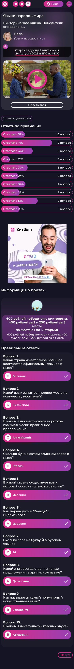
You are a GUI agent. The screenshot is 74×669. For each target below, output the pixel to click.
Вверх (65, 655)
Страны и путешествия (17, 118)
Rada (18, 34)
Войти (55, 4)
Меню (69, 4)
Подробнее (37, 52)
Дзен (21, 4)
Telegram (15, 4)
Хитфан (5, 4)
